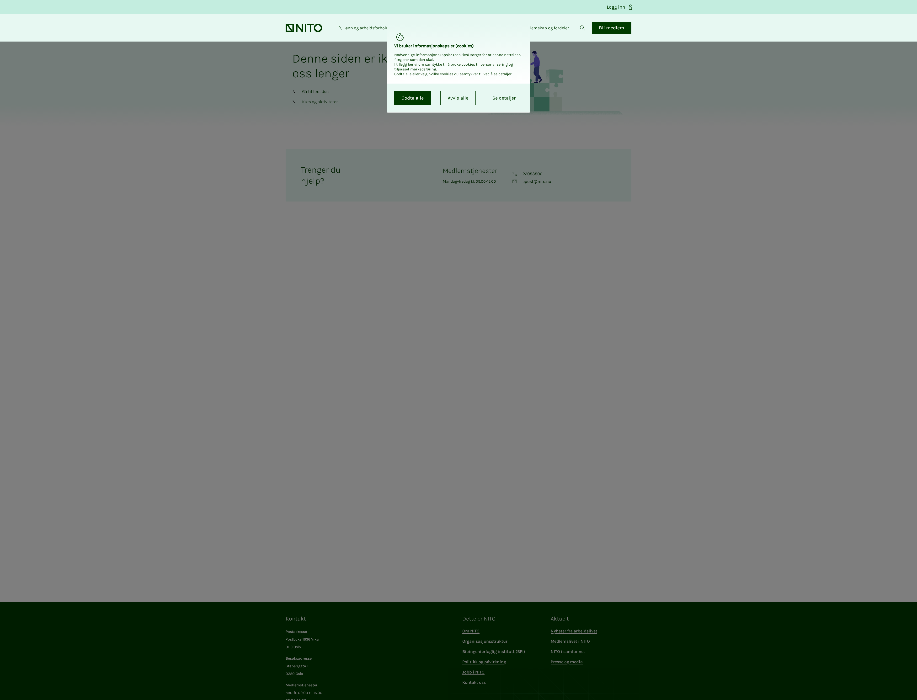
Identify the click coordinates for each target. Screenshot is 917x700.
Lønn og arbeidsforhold (366, 28)
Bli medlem (611, 28)
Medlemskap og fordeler (545, 28)
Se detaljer (504, 98)
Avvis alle (458, 98)
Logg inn (616, 7)
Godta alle (412, 98)
